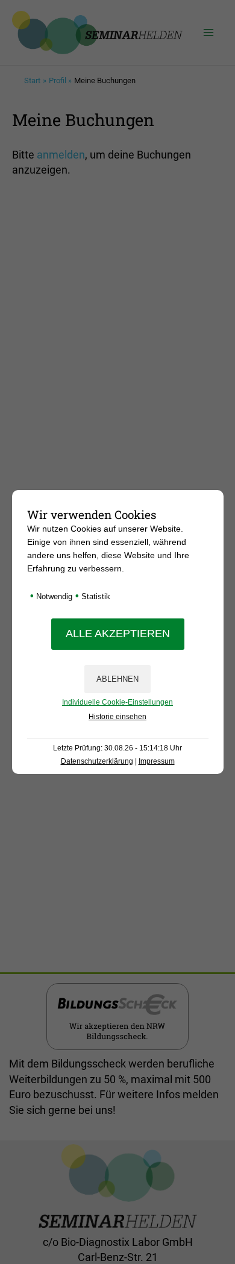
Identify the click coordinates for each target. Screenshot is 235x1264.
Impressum (157, 761)
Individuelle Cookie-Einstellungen (117, 702)
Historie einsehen (117, 716)
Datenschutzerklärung (97, 761)
